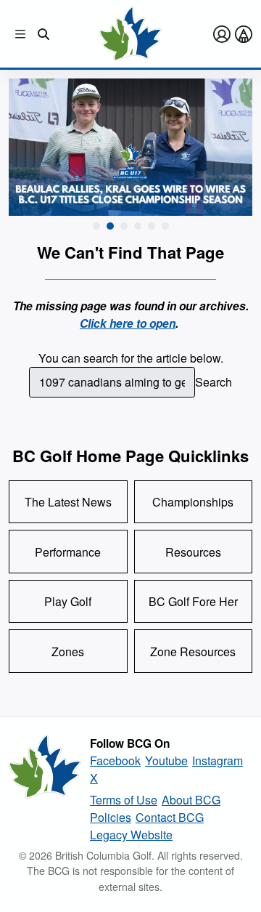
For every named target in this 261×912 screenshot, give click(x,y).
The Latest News (68, 501)
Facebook (115, 760)
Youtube (166, 760)
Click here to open (127, 323)
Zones (67, 651)
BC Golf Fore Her (193, 601)
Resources (193, 552)
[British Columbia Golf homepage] (45, 789)
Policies (110, 817)
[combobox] (112, 382)
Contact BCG (170, 817)
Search (213, 382)
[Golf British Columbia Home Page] (130, 34)
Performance (68, 552)
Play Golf (67, 601)
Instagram (217, 760)
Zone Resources (193, 651)
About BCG (191, 799)
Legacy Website (131, 834)
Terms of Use (123, 799)
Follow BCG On (130, 743)
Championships (192, 501)
